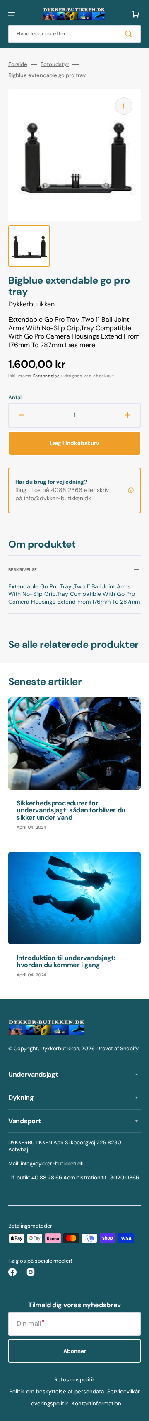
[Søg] (130, 34)
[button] (11, 14)
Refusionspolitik (74, 1379)
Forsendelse (46, 376)
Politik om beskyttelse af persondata (56, 1391)
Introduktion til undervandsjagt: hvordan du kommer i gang (66, 961)
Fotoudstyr (55, 64)
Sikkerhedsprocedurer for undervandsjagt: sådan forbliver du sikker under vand (71, 810)
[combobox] (74, 34)
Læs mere (80, 345)
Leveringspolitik (48, 1403)
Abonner (74, 1351)
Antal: (15, 397)
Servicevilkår (123, 1391)
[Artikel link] (74, 768)
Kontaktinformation (96, 1403)
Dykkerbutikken (60, 1048)
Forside (17, 64)
